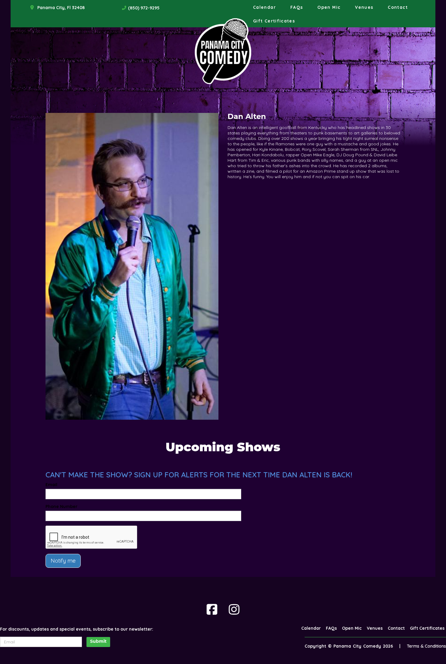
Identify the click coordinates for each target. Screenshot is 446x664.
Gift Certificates (274, 21)
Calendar (264, 7)
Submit (98, 641)
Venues (364, 7)
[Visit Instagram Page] (234, 609)
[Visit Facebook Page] (212, 609)
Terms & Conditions (426, 646)
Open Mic (328, 7)
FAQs (296, 7)
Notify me (63, 560)
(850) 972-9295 (144, 8)
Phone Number (61, 506)
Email (51, 484)
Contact (398, 7)
